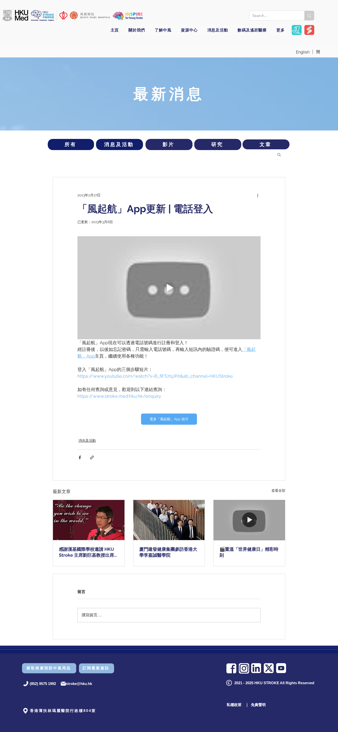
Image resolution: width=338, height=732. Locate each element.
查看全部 (278, 491)
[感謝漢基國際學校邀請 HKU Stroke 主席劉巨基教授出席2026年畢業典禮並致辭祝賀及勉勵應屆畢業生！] (88, 520)
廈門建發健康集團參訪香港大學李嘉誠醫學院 (168, 552)
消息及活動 (87, 441)
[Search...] (309, 15)
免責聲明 (258, 705)
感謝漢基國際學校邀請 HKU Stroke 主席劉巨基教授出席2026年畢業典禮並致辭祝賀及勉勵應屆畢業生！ (88, 552)
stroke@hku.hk (79, 683)
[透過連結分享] (92, 457)
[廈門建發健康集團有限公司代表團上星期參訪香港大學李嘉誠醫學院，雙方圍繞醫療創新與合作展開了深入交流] (169, 520)
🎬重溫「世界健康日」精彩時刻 (248, 552)
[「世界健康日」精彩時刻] (249, 520)
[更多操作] (258, 195)
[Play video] (169, 287)
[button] (128, 16)
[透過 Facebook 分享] (79, 457)
